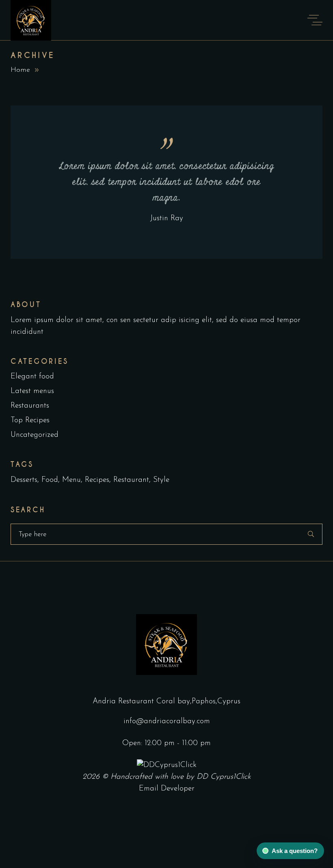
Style (161, 480)
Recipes (97, 480)
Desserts (24, 480)
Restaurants (30, 406)
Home (20, 70)
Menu (71, 480)
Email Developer (167, 789)
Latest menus (32, 391)
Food (49, 480)
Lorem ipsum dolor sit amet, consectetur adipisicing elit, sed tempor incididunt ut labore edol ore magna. (166, 182)
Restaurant (131, 480)
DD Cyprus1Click (224, 777)
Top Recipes (30, 420)
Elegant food (32, 376)
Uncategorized (34, 435)
